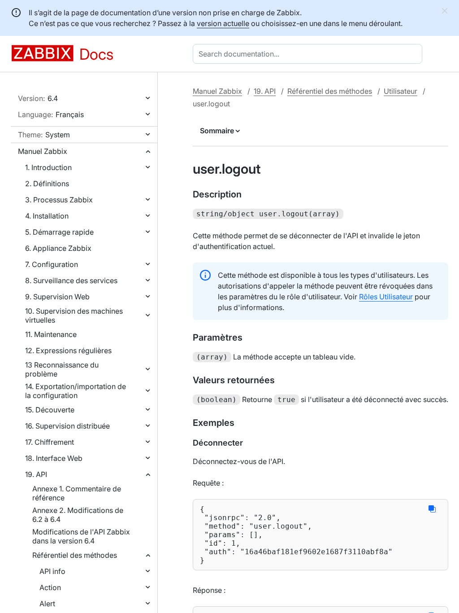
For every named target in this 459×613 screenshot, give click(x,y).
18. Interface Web (53, 458)
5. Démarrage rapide (59, 232)
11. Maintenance (51, 334)
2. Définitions (47, 183)
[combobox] (309, 53)
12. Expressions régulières (68, 350)
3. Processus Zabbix (59, 199)
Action (50, 587)
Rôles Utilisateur (386, 296)
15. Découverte (49, 409)
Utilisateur (400, 91)
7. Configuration (51, 264)
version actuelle (223, 23)
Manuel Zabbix (42, 151)
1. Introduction (48, 167)
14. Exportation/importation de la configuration (75, 391)
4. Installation (47, 215)
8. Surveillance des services (71, 280)
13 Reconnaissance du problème (62, 369)
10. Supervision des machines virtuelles (74, 315)
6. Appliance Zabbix (58, 248)
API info (52, 571)
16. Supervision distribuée (67, 425)
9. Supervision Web (57, 296)
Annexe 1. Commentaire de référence (76, 493)
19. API (36, 474)
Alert (47, 603)
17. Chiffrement (49, 442)
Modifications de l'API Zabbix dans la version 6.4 (81, 536)
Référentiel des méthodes (74, 555)
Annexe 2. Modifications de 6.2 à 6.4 (77, 515)
